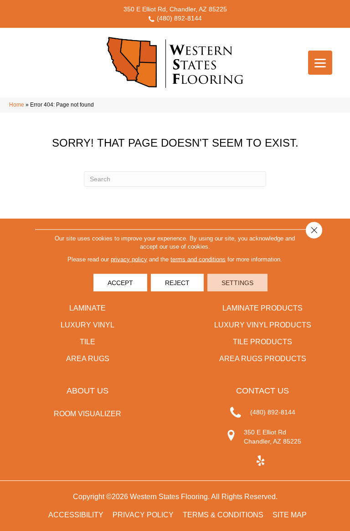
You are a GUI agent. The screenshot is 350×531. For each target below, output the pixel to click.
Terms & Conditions (223, 515)
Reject (177, 282)
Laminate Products (262, 308)
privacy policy (129, 259)
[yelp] (260, 461)
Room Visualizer (87, 414)
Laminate (87, 308)
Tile (87, 342)
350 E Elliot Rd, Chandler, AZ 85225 (175, 9)
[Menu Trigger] (320, 62)
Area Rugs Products (262, 359)
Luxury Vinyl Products (262, 325)
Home (16, 105)
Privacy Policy (143, 515)
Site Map (290, 515)
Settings (237, 282)
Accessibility (75, 515)
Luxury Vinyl (87, 325)
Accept (120, 282)
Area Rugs (87, 359)
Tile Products (262, 342)
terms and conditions (198, 259)
